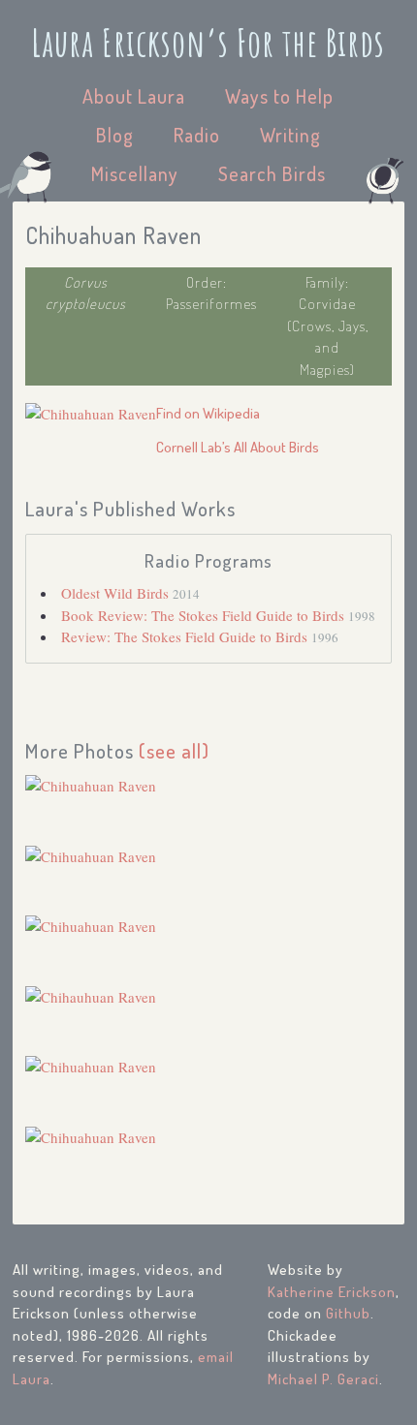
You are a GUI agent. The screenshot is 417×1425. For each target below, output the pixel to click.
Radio (197, 134)
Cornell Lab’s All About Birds (237, 447)
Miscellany (134, 173)
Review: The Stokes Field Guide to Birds (186, 636)
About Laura (133, 95)
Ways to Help (279, 95)
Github (348, 1313)
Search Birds (272, 173)
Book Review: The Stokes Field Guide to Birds (204, 615)
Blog (115, 134)
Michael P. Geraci (323, 1379)
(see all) (174, 750)
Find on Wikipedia (208, 413)
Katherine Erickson (332, 1292)
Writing (290, 134)
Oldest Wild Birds (117, 593)
